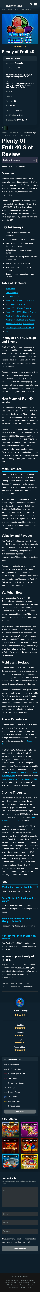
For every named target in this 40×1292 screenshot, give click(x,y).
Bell (7, 84)
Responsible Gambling (27, 1285)
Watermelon (14, 87)
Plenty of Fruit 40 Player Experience (20, 324)
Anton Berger (31, 133)
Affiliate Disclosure (12, 1285)
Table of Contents (12, 296)
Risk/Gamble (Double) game (17, 75)
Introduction (10, 289)
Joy (11, 85)
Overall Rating (20, 1010)
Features (20, 1040)
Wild (26, 77)
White (22, 87)
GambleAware (13, 1287)
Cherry (22, 84)
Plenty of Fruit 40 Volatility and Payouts (21, 312)
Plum (29, 85)
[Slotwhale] (14, 5)
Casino (16, 84)
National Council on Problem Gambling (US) (19, 779)
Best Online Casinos (12, 1280)
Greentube (19, 63)
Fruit (7, 85)
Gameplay (20, 1032)
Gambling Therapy (25, 1287)
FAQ (7, 332)
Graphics (20, 1025)
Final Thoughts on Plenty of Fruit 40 (20, 328)
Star (7, 87)
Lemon (16, 85)
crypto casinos (23, 968)
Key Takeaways (12, 293)
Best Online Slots (13, 9)
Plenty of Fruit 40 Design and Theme (20, 300)
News (33, 1282)
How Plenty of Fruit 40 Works (17, 304)
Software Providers (11, 1282)
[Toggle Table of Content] (33, 160)
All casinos (20, 1111)
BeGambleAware (27, 986)
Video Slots (15, 68)
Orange (23, 85)
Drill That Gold (16, 820)
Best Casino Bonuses (27, 1280)
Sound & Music (20, 1047)
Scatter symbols (17, 77)
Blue (11, 84)
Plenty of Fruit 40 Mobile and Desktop (20, 320)
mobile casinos (18, 974)
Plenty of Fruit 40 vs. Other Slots (18, 316)
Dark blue (30, 84)
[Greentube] (6, 128)
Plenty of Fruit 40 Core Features (18, 308)
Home (3, 9)
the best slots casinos (18, 971)
